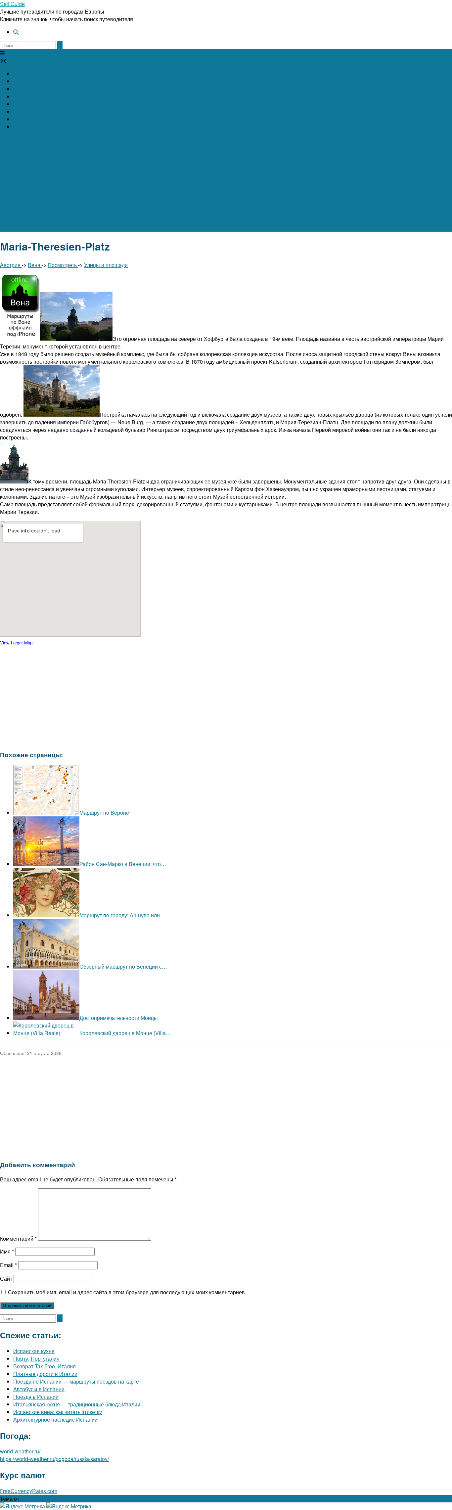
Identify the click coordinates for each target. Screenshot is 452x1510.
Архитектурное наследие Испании (55, 1419)
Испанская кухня (34, 1351)
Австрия (23, 73)
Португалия (27, 127)
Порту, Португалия (36, 1358)
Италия (22, 96)
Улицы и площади (106, 265)
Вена (35, 265)
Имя (7, 1251)
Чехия (20, 111)
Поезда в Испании (36, 1396)
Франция (24, 104)
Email (8, 1265)
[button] (2, 53)
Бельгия (23, 81)
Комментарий (18, 1238)
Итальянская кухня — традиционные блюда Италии (76, 1404)
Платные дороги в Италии (45, 1374)
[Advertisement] (226, 185)
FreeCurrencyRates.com (28, 1491)
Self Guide (12, 4)
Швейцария (27, 119)
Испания (24, 89)
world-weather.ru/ (20, 1451)
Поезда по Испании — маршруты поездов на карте (76, 1381)
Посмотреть (63, 265)
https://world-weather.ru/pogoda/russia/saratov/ (54, 1459)
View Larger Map (16, 642)
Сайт (6, 1278)
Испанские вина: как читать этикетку (57, 1412)
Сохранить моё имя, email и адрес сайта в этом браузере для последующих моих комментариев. (127, 1292)
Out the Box (34, 1498)
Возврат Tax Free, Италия (44, 1366)
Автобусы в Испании (39, 1389)
